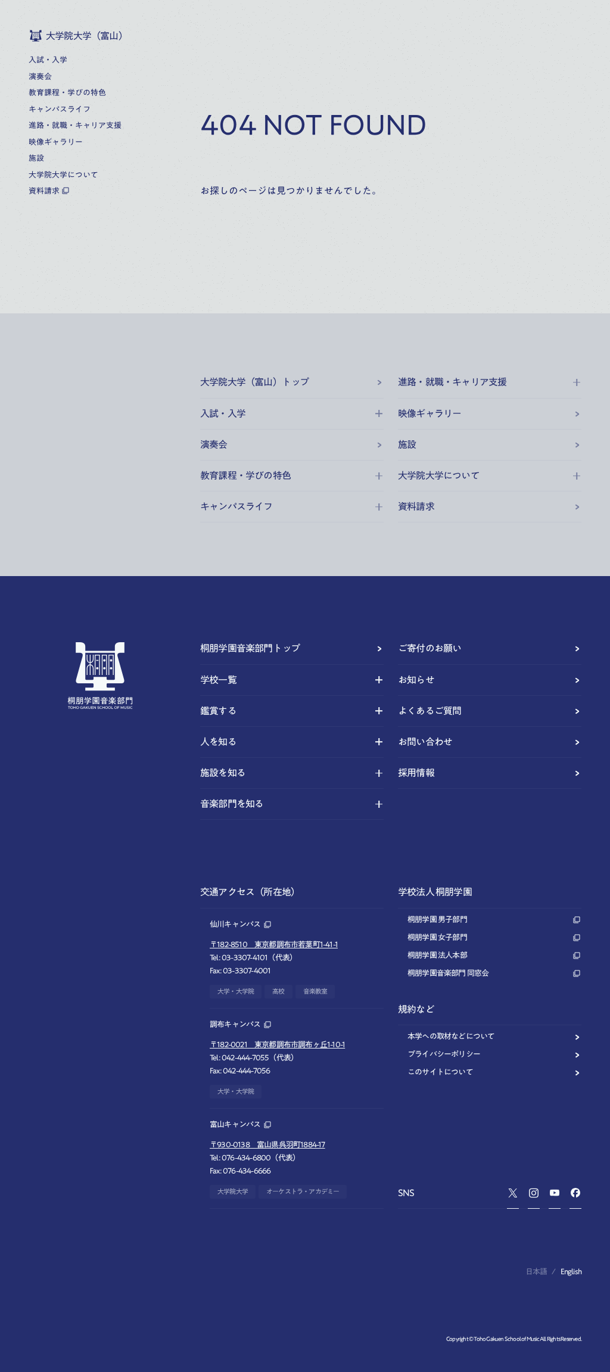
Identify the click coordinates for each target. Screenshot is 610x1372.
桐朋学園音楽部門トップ (250, 648)
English (571, 1271)
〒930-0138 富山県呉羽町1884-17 (267, 1145)
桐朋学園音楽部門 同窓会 (447, 973)
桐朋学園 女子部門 (437, 937)
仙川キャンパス (235, 924)
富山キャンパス (235, 1124)
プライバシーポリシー (443, 1054)
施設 (407, 444)
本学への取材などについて (450, 1036)
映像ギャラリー (429, 413)
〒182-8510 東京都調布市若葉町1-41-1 (274, 944)
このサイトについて (440, 1072)
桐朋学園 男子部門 (437, 919)
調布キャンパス (235, 1024)
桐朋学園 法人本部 (437, 955)
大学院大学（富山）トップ (254, 382)
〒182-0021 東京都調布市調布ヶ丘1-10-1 (277, 1045)
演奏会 (214, 444)
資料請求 (416, 506)
